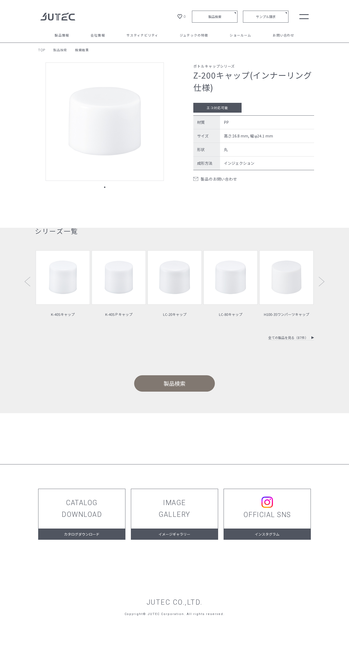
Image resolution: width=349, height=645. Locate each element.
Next (321, 281)
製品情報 (62, 35)
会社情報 (98, 35)
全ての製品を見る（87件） (288, 338)
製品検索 (214, 16)
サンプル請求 (266, 16)
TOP (41, 49)
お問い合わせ (283, 35)
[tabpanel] (105, 122)
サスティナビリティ (142, 35)
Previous (27, 281)
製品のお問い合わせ (219, 179)
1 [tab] (104, 187)
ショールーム (240, 35)
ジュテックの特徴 (194, 35)
